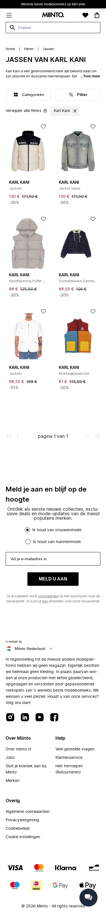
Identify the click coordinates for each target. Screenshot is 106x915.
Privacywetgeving (22, 820)
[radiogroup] (53, 535)
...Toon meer (90, 76)
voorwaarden (48, 596)
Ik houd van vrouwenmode (56, 530)
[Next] (88, 436)
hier (45, 601)
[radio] (27, 529)
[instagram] (10, 718)
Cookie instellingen (23, 837)
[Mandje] (97, 15)
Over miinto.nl (18, 749)
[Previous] (18, 436)
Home (10, 49)
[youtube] (39, 718)
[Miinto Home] (53, 15)
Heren (29, 49)
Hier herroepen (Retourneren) (69, 769)
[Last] (97, 436)
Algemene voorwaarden (27, 812)
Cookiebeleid (18, 829)
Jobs (10, 758)
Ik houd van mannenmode (57, 542)
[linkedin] (24, 718)
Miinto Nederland (30, 648)
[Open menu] (9, 15)
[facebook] (54, 718)
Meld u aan (53, 579)
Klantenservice (69, 758)
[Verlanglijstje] (85, 15)
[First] (9, 436)
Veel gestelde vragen (74, 749)
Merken (13, 781)
